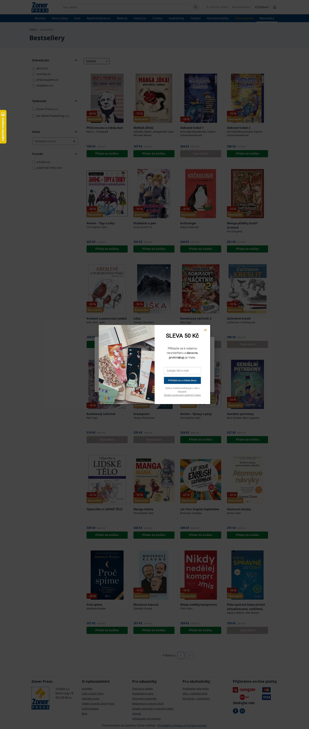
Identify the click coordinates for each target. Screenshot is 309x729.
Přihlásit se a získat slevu (182, 380)
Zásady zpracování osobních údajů (182, 395)
